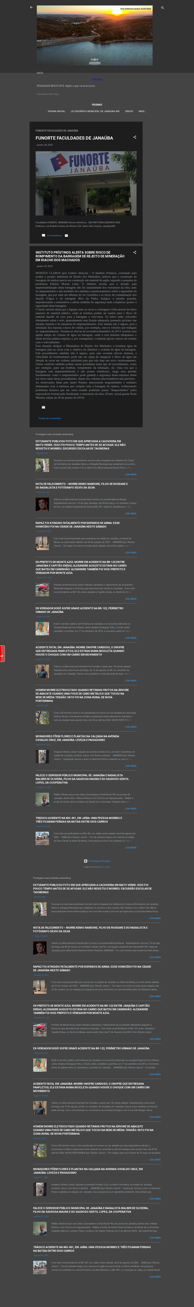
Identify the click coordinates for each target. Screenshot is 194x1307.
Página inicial (56, 111)
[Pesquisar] (162, 8)
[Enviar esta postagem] (66, 236)
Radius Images (104, 867)
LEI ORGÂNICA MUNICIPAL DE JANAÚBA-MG (95, 111)
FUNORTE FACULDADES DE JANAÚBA (74, 138)
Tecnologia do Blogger (98, 861)
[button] (135, 137)
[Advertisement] (154, 167)
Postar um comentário (50, 418)
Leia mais (131, 474)
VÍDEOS (129, 111)
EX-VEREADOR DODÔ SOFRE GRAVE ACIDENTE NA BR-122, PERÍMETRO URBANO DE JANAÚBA (91, 1048)
